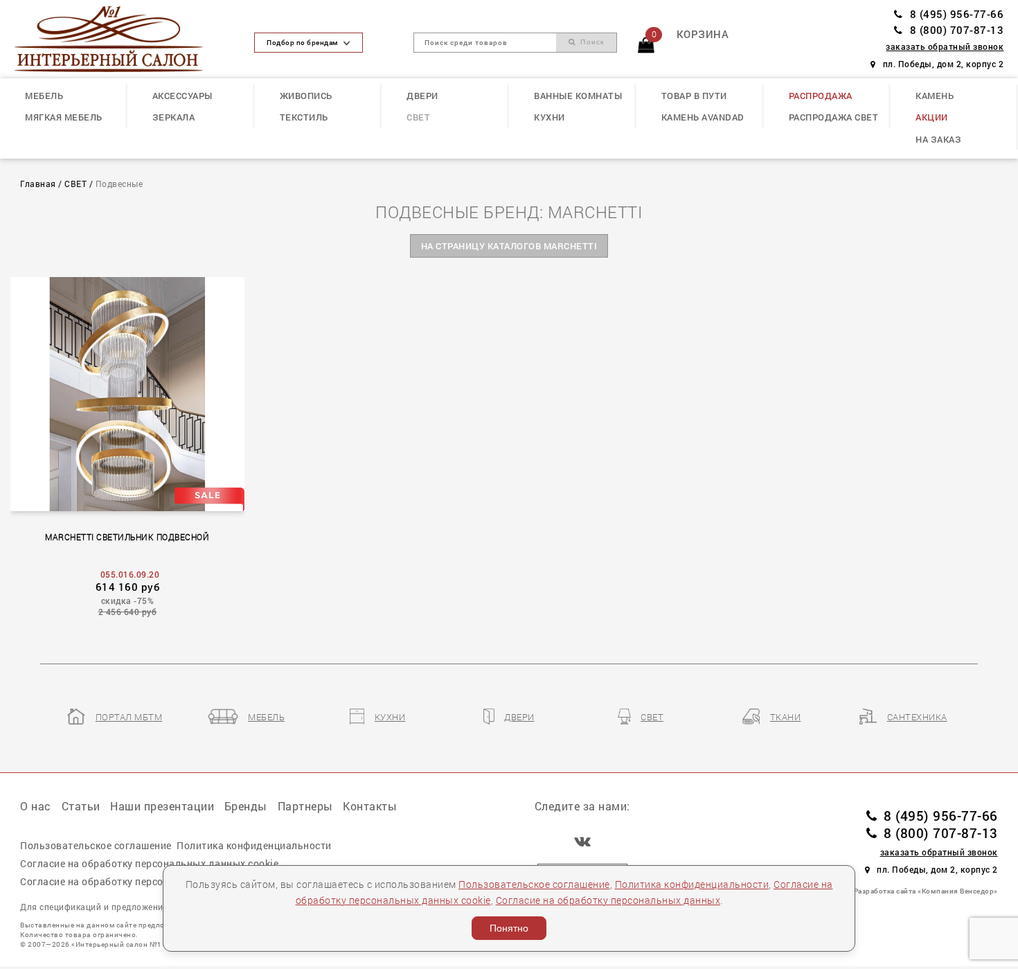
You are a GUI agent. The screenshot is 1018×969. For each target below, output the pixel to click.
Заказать (134, 392)
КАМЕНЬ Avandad (702, 117)
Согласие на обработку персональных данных (608, 900)
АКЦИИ (932, 117)
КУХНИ (549, 117)
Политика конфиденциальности (692, 884)
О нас (35, 806)
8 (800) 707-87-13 (956, 30)
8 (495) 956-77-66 (956, 14)
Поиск (590, 42)
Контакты (370, 806)
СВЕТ (418, 117)
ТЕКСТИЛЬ (304, 117)
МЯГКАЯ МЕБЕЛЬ (63, 117)
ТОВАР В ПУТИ (694, 95)
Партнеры (305, 806)
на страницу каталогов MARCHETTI (509, 246)
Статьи (81, 806)
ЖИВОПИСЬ (306, 95)
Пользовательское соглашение (534, 884)
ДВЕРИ (422, 95)
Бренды (245, 806)
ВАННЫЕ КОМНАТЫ (578, 95)
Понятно (509, 928)
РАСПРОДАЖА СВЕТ (834, 117)
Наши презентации (162, 806)
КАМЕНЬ (935, 95)
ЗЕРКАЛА (173, 117)
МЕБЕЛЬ (44, 95)
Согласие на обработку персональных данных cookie (149, 863)
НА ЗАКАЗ (938, 139)
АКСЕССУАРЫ (182, 95)
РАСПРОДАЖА (820, 95)
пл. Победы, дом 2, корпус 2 (943, 64)
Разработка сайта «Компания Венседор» (926, 891)
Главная (38, 184)
